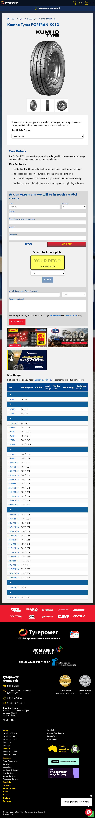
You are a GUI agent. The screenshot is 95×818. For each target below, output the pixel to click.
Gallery (6, 798)
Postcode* (13, 235)
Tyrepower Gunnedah (49, 8)
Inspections (7, 767)
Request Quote (17, 322)
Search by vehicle (43, 379)
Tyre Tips (6, 745)
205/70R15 (13, 475)
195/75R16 (13, 519)
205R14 (11, 444)
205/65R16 (13, 523)
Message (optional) (16, 299)
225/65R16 (13, 561)
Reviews (7, 801)
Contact (6, 785)
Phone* (22, 219)
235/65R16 (13, 573)
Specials (7, 782)
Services (7, 758)
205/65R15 (13, 471)
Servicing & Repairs (10, 770)
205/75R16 (13, 531)
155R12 (11, 399)
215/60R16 (13, 535)
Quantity (65, 203)
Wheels (6, 748)
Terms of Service (71, 316)
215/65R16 (13, 544)
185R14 (11, 427)
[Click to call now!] (74, 3)
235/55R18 (13, 597)
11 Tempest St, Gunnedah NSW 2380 (19, 692)
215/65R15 (13, 483)
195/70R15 (13, 462)
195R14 (11, 436)
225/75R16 (13, 569)
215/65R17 (13, 587)
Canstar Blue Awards (55, 733)
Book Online (9, 788)
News (5, 795)
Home (12, 19)
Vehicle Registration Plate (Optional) (23, 291)
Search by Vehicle (10, 733)
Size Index (51, 730)
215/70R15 (13, 488)
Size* (11, 203)
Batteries (6, 764)
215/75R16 (13, 556)
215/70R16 (13, 552)
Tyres (5, 730)
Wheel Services (9, 776)
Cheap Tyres (52, 739)
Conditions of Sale (31, 812)
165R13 (11, 409)
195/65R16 (13, 514)
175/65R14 (13, 423)
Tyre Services (8, 773)
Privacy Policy (55, 316)
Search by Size (9, 736)
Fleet (5, 791)
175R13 (11, 413)
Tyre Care (7, 742)
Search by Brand (9, 739)
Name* (12, 211)
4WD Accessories (10, 761)
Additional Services (10, 779)
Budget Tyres (52, 736)
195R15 (11, 454)
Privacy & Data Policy (17, 812)
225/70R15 (13, 500)
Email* (11, 227)
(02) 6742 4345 (15, 698)
